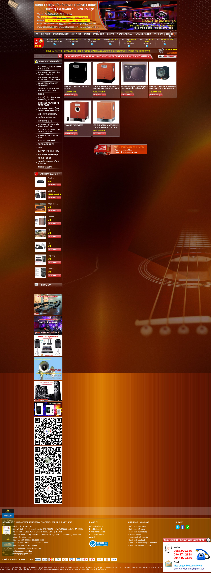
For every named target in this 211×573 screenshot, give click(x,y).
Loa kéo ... (52, 217)
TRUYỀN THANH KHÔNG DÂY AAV (48, 162)
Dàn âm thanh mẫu (47, 141)
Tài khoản (158, 34)
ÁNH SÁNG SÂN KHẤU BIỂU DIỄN (94, 569)
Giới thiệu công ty (96, 526)
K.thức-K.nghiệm (143, 34)
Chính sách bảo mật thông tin (139, 546)
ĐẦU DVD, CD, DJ (18, 568)
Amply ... (51, 178)
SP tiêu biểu (98, 34)
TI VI (40, 148)
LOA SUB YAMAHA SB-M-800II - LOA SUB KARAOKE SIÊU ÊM (162, 87)
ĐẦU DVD (78, 569)
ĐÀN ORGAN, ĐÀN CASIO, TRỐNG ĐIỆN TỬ (49, 131)
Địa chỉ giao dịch (95, 529)
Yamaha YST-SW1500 (73, 125)
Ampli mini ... (53, 204)
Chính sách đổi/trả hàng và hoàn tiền (142, 543)
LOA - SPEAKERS (46, 568)
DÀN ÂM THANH (78, 568)
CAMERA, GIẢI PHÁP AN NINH (48, 136)
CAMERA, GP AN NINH (122, 568)
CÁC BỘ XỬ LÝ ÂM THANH (63, 568)
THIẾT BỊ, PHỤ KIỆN (46, 144)
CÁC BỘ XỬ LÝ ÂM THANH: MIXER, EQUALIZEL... (49, 99)
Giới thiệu (45, 34)
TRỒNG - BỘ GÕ (44, 158)
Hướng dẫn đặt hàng (136, 529)
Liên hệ (169, 34)
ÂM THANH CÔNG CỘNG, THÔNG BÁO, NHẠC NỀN (48, 110)
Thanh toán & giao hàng (137, 532)
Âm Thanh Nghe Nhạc (48, 155)
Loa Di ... (51, 191)
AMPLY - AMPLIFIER (32, 568)
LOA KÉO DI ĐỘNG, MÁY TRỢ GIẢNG (48, 84)
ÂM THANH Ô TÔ (45, 121)
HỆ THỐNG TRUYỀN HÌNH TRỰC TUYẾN (49, 104)
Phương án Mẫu (124, 34)
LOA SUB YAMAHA (140, 56)
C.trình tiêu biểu (61, 34)
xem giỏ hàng (172, 53)
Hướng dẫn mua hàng (137, 526)
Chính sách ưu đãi (96, 535)
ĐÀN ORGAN (90, 568)
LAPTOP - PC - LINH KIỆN (48, 151)
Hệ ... (50, 230)
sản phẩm (76, 34)
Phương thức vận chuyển (138, 537)
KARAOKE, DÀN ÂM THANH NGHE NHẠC (50, 68)
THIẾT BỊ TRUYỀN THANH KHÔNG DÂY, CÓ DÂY (48, 90)
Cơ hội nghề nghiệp (97, 532)
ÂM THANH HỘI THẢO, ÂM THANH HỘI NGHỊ (49, 73)
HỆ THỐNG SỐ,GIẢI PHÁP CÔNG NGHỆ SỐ (48, 125)
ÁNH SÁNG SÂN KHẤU (47, 114)
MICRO (41, 94)
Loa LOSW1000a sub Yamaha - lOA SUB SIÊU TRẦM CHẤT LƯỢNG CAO (134, 88)
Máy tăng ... (52, 256)
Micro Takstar (45, 167)
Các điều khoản (134, 535)
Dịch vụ (110, 34)
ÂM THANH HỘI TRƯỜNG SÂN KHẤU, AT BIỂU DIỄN (49, 79)
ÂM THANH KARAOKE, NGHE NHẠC (56, 569)
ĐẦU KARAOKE (5, 568)
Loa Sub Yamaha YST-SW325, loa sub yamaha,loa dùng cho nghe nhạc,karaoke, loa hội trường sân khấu (106, 128)
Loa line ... (52, 269)
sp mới (87, 34)
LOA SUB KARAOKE (119, 56)
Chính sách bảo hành (136, 540)
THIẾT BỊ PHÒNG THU (47, 117)
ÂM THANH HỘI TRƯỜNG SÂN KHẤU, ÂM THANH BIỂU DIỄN (152, 568)
